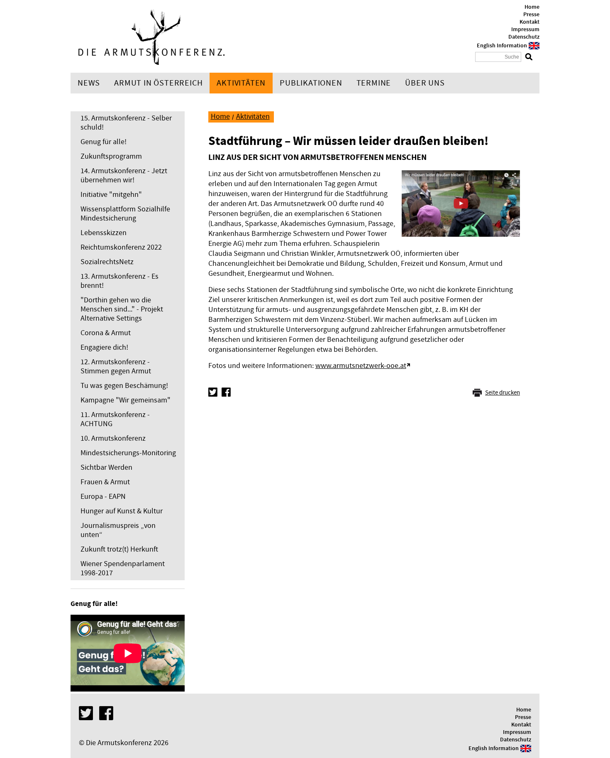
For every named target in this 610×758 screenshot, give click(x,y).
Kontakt (529, 22)
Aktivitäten (241, 83)
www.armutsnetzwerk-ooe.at (360, 365)
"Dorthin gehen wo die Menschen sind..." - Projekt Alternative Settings (122, 309)
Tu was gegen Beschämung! (124, 385)
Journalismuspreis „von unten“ (118, 530)
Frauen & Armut (105, 482)
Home (532, 7)
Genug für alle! (104, 142)
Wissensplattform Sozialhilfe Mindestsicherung (125, 213)
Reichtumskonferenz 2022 (121, 247)
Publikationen (311, 83)
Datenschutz (523, 37)
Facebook (226, 392)
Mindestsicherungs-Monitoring (128, 453)
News (89, 83)
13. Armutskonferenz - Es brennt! (120, 281)
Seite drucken (502, 393)
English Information (502, 45)
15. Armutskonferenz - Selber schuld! (126, 122)
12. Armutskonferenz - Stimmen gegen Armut (116, 366)
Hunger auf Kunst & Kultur (122, 511)
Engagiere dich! (104, 347)
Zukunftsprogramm (111, 156)
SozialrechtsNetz (107, 262)
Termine (373, 83)
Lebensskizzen (104, 233)
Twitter (212, 392)
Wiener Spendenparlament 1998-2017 (123, 568)
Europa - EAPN (103, 496)
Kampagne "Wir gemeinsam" (126, 400)
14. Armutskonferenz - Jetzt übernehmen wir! (124, 175)
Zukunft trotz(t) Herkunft (119, 549)
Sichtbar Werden (106, 467)
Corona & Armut (106, 333)
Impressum (525, 29)
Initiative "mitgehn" (111, 194)
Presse (531, 14)
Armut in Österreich (158, 83)
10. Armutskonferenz (113, 438)
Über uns (424, 83)
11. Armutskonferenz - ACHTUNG (115, 419)
